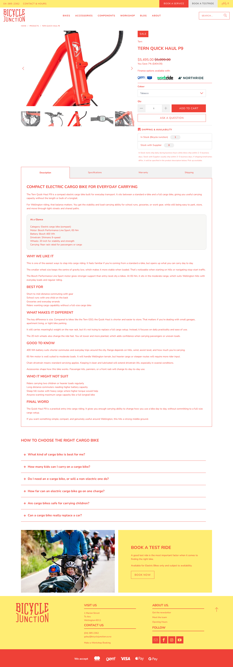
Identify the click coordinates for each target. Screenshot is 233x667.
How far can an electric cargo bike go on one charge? (66, 491)
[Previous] (23, 68)
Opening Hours (159, 621)
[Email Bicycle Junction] (155, 639)
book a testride (203, 3)
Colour (141, 86)
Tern (140, 41)
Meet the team (159, 617)
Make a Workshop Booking (97, 642)
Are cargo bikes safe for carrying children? (58, 503)
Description (45, 172)
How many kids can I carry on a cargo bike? (59, 467)
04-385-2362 (11, 3)
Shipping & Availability (157, 129)
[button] (66, 16)
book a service (174, 3)
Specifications (95, 172)
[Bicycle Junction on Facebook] (164, 639)
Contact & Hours (35, 3)
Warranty (143, 172)
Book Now (143, 575)
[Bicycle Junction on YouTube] (179, 639)
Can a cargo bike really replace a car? (55, 515)
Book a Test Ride (151, 547)
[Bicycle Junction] (14, 16)
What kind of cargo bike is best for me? (56, 454)
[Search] (225, 15)
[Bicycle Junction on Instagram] (171, 639)
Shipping (189, 172)
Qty (139, 101)
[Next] (131, 68)
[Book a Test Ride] (68, 561)
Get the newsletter (161, 612)
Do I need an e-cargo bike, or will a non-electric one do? (68, 479)
